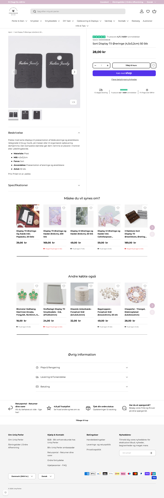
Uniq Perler (17, 489)
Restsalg (136, 21)
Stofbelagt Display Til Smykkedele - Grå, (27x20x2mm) (54, 312)
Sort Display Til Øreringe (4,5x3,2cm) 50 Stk (28, 32)
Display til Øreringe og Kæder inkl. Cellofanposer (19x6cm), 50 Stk (109, 235)
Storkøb (122, 21)
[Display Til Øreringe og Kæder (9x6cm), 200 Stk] (54, 216)
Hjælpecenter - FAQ (57, 465)
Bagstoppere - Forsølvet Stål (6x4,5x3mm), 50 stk (108, 312)
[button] (154, 11)
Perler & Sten (18, 21)
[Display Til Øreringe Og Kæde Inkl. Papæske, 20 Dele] (27, 216)
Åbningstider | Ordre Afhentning (127, 2)
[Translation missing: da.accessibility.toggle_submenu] (26, 21)
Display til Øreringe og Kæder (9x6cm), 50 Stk (81, 232)
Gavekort (104, 2)
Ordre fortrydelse (55, 460)
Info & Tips (80, 26)
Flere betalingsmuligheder (124, 79)
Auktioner (147, 21)
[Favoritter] (148, 11)
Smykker (34, 21)
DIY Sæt (67, 21)
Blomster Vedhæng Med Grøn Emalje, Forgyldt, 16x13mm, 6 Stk (27, 313)
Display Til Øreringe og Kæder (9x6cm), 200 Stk (54, 234)
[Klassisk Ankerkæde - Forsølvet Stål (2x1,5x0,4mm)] (81, 294)
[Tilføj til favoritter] (153, 65)
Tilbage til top (82, 420)
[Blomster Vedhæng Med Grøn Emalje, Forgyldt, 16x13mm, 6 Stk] (27, 294)
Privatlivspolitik (94, 449)
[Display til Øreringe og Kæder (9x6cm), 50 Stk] (81, 216)
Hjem (10, 32)
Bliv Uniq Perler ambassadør (61, 447)
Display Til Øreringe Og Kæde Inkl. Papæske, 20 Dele (26, 234)
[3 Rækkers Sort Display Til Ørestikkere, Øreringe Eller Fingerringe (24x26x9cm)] (136, 216)
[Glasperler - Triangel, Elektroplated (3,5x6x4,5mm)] (136, 294)
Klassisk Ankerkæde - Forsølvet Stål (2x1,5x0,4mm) (81, 312)
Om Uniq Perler (15, 439)
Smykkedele (51, 21)
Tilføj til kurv (131, 65)
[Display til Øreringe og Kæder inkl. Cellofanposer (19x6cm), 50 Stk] (109, 216)
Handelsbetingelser (96, 439)
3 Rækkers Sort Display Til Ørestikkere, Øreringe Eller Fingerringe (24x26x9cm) (135, 237)
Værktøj (108, 21)
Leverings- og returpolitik (99, 444)
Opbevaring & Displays (87, 21)
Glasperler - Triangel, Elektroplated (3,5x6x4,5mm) (135, 312)
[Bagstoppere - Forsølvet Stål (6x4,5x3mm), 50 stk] (109, 294)
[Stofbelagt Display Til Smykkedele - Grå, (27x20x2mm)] (54, 294)
